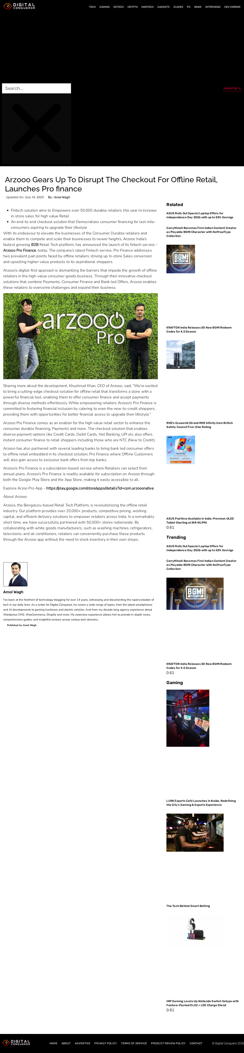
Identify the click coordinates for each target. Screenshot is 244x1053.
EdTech (119, 7)
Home (53, 1043)
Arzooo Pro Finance (19, 250)
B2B (35, 244)
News (197, 7)
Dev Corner (232, 7)
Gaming (105, 7)
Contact (196, 1043)
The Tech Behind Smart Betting (188, 906)
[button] (36, 47)
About (66, 1043)
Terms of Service (134, 1043)
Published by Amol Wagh (22, 625)
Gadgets (163, 7)
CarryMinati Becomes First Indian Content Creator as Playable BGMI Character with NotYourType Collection (201, 232)
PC (188, 7)
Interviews (213, 7)
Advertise (82, 1043)
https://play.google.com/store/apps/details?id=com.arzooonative (100, 488)
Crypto (133, 7)
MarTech (147, 7)
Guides (178, 7)
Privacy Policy (105, 1043)
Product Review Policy (168, 1043)
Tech (92, 7)
